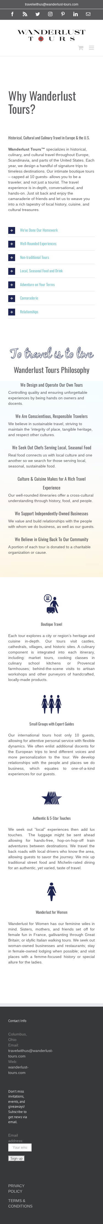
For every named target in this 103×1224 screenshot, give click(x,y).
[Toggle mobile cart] (80, 48)
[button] (51, 230)
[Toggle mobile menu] (92, 48)
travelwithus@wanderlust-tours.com (51, 4)
